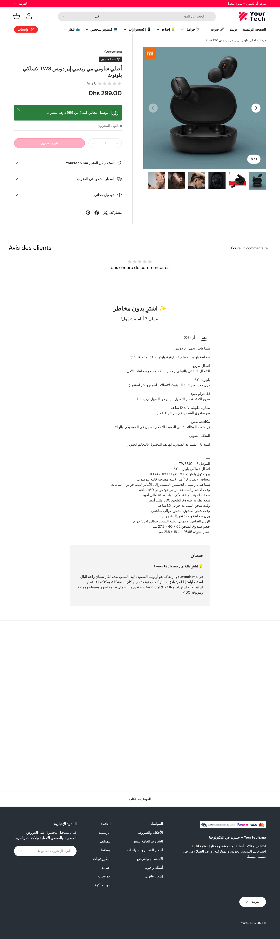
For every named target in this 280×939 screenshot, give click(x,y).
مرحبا (263, 40)
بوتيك (233, 29)
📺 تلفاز (74, 29)
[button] (16, 16)
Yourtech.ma (113, 51)
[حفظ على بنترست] (88, 212)
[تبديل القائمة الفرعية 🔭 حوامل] (182, 29)
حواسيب (104, 876)
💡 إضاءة (168, 29)
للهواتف (105, 841)
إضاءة (106, 867)
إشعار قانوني (154, 876)
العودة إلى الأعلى (140, 799)
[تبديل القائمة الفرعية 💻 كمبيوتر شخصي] (86, 29)
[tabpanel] (140, 440)
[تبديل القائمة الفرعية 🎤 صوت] (207, 29)
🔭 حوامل (193, 29)
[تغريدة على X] (105, 212)
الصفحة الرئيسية (254, 29)
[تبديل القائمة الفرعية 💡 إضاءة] (158, 29)
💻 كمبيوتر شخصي (104, 29)
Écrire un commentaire (249, 248)
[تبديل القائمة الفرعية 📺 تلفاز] (64, 29)
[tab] (205, 337)
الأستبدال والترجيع (150, 858)
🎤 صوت (217, 29)
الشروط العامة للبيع (148, 841)
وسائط (105, 850)
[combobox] (137, 16)
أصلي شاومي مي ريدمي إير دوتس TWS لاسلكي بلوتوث (229, 40)
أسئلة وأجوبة (154, 867)
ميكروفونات (101, 858)
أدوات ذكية (102, 885)
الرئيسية (104, 832)
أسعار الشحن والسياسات (145, 850)
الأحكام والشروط (150, 832)
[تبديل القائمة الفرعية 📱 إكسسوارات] (125, 29)
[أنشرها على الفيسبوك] (96, 212)
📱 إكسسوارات (139, 29)
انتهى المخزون (49, 143)
